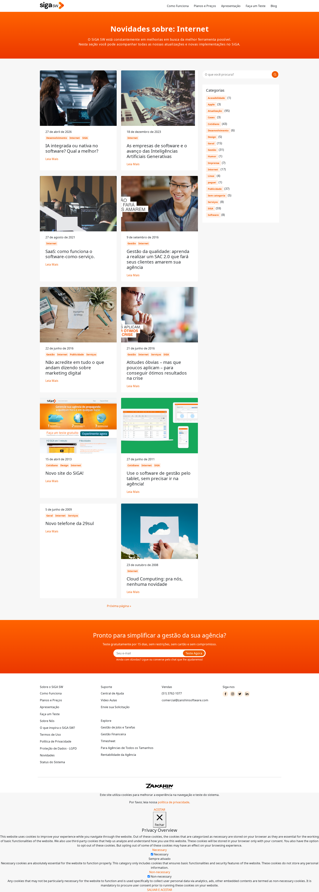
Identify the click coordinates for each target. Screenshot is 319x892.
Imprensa (213, 163)
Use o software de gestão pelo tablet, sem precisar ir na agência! (159, 478)
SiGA (210, 208)
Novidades (47, 755)
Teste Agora (194, 653)
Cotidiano (213, 124)
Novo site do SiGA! (64, 473)
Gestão (212, 150)
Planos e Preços (205, 6)
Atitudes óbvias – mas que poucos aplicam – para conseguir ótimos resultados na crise (157, 370)
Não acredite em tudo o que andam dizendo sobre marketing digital (74, 367)
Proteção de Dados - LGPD (58, 748)
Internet (213, 169)
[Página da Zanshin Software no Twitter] (240, 694)
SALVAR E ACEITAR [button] (159, 890)
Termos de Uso (50, 735)
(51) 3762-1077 (172, 693)
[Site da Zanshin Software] (159, 786)
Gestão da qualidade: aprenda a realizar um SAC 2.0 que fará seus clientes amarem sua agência (158, 259)
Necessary (161, 854)
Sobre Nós (47, 721)
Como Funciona (178, 6)
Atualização (215, 111)
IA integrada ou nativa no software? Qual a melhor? (71, 148)
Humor (212, 156)
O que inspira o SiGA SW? (57, 728)
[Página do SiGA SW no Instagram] (232, 694)
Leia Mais (51, 159)
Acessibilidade (216, 98)
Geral (211, 143)
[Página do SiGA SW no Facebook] (225, 694)
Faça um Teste (255, 6)
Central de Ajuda (112, 693)
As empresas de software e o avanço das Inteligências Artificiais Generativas (157, 150)
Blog (274, 6)
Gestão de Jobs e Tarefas (118, 727)
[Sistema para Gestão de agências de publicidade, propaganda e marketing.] (52, 5)
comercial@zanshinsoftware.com (185, 700)
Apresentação (231, 6)
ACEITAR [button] (159, 810)
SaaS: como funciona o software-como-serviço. (70, 254)
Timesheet (108, 741)
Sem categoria (216, 195)
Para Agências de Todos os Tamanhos (127, 748)
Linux (211, 176)
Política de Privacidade (55, 741)
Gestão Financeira (113, 734)
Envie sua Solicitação (115, 707)
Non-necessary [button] (159, 872)
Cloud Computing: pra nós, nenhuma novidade (155, 581)
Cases (211, 117)
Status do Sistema (52, 762)
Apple (211, 104)
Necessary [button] (159, 850)
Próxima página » (119, 606)
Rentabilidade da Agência (118, 755)
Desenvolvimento (218, 130)
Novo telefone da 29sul (69, 523)
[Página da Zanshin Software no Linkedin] (247, 694)
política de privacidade (173, 802)
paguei (212, 182)
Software (213, 215)
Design (212, 137)
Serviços (213, 202)
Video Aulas (109, 700)
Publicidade (215, 189)
